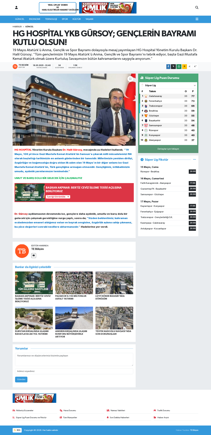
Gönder (21, 379)
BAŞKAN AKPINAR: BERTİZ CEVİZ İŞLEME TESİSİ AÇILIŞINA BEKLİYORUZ (33, 299)
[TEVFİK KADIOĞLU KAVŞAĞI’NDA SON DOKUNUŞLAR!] (114, 318)
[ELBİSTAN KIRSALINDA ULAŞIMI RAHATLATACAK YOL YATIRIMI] (34, 318)
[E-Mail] (33, 255)
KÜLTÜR (77, 19)
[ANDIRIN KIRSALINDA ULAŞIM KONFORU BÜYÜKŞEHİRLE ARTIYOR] (74, 318)
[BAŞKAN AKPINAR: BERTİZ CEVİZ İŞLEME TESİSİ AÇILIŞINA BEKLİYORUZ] (34, 283)
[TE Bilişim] (22, 251)
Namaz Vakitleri (118, 410)
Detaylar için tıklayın (168, 149)
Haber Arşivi (163, 417)
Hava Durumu (70, 410)
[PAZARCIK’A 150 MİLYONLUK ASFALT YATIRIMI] (74, 283)
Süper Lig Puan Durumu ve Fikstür (31, 417)
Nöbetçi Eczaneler (24, 410)
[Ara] (196, 8)
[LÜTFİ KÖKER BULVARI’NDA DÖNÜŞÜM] (114, 283)
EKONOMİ (34, 19)
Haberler (17, 27)
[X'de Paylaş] (173, 66)
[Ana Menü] (197, 19)
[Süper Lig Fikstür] (194, 160)
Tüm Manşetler (70, 417)
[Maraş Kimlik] (108, 7)
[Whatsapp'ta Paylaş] (178, 66)
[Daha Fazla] (184, 66)
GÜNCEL (19, 19)
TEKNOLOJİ (51, 19)
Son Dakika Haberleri (119, 417)
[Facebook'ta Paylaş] (168, 66)
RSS (18, 430)
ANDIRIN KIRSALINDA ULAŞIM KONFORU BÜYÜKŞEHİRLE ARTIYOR (71, 334)
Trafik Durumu (163, 410)
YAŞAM (89, 19)
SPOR (65, 19)
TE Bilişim (37, 249)
